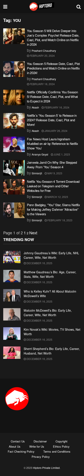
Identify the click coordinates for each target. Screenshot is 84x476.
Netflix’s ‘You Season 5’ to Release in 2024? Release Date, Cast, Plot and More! (52, 120)
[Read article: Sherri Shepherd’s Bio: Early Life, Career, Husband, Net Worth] (11, 352)
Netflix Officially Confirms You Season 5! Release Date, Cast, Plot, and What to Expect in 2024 (52, 96)
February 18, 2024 (42, 84)
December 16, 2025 (39, 263)
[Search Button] (78, 6)
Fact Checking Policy (21, 451)
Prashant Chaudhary (44, 50)
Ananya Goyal (40, 154)
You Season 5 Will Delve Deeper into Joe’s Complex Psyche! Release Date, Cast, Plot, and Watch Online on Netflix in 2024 (53, 37)
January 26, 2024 (55, 131)
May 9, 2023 (54, 173)
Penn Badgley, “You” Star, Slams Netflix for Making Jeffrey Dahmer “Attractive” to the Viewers (53, 209)
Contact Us (18, 441)
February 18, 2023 (59, 220)
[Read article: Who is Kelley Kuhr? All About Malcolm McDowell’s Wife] (11, 295)
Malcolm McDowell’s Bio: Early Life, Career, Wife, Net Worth (48, 312)
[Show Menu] (5, 6)
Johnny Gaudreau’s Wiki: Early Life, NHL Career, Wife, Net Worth (51, 255)
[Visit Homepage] (42, 6)
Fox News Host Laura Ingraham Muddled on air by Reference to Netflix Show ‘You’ (52, 143)
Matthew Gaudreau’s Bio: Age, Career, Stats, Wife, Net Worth (50, 274)
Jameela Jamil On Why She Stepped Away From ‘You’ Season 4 (52, 164)
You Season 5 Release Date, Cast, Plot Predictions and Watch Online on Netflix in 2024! (53, 68)
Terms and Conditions (56, 451)
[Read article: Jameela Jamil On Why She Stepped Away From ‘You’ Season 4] (14, 168)
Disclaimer (40, 441)
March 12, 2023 (57, 197)
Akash (35, 107)
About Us (14, 446)
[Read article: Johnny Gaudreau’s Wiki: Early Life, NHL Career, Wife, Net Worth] (11, 257)
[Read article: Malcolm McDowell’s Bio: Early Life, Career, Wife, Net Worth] (11, 314)
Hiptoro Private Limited (46, 468)
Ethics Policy (61, 446)
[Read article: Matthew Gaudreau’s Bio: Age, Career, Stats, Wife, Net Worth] (11, 276)
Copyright (61, 441)
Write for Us (36, 446)
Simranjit (37, 173)
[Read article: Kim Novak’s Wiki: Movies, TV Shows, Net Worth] (11, 333)
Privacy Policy (41, 457)
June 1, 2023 (61, 154)
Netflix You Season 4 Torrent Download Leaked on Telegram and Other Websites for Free (53, 186)
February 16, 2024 (56, 107)
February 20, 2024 (42, 55)
